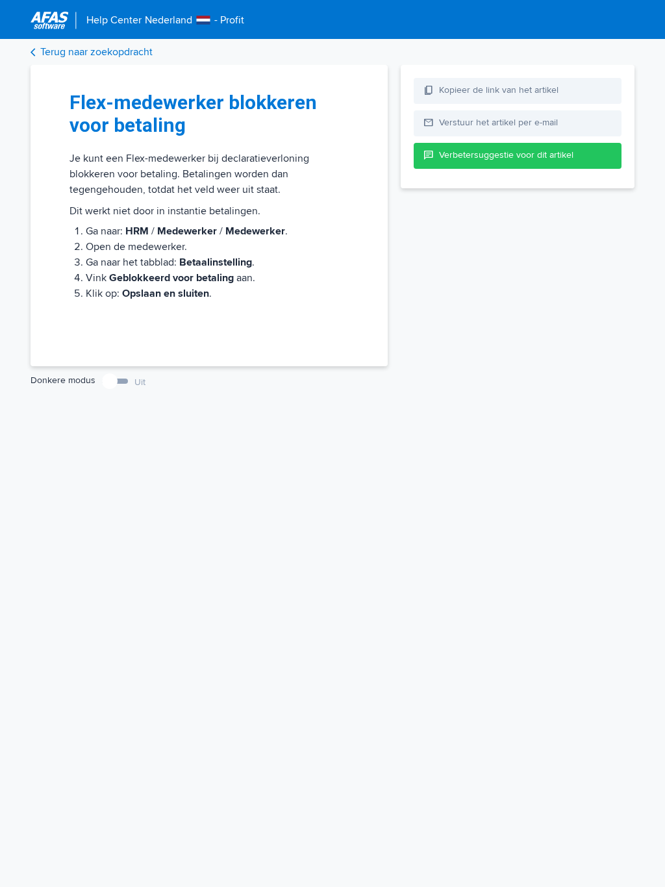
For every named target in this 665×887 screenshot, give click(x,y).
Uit (139, 382)
